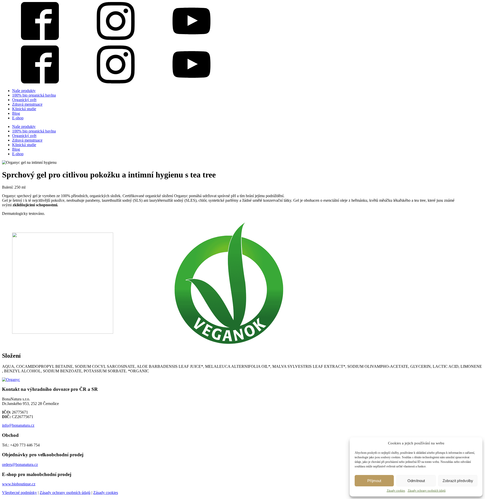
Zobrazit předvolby (458, 481)
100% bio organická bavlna (34, 95)
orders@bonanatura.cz (20, 464)
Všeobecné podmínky (19, 492)
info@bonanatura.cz (18, 425)
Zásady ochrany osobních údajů (427, 490)
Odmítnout (416, 481)
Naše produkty (24, 90)
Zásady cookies (396, 490)
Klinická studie (24, 109)
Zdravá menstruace (27, 104)
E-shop (17, 118)
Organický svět (24, 100)
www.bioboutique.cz (18, 484)
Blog (16, 113)
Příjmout (374, 481)
